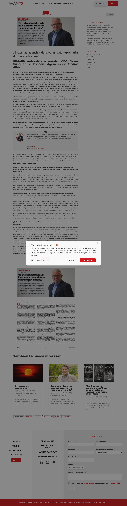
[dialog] (63, 253)
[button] (37, 260)
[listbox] (97, 243)
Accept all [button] (88, 260)
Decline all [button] (71, 260)
